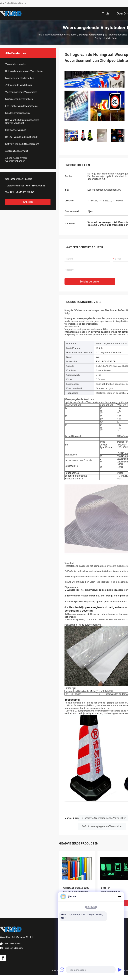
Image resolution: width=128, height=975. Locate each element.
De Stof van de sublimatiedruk (21, 137)
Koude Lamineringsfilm (17, 113)
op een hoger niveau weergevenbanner (16, 159)
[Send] (119, 969)
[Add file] (62, 969)
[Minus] (120, 896)
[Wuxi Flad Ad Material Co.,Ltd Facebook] (3, 958)
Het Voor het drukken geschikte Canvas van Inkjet (22, 121)
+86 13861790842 (35, 185)
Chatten (28, 201)
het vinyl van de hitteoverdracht (22, 144)
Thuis (39, 34)
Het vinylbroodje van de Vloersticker (24, 71)
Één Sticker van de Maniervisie (21, 106)
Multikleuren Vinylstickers (19, 99)
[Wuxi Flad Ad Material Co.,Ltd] (11, 13)
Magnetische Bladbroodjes (19, 78)
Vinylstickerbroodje (15, 64)
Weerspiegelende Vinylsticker (60, 34)
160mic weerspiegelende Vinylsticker (102, 826)
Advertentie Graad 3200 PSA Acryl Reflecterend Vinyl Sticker (76, 892)
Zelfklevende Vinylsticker (18, 85)
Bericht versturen (90, 281)
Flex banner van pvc (15, 130)
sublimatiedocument (16, 151)
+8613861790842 (25, 192)
